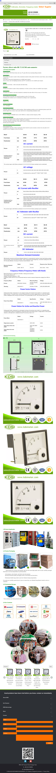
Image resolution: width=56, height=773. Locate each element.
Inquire (28, 44)
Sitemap (30, 771)
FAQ (20, 3)
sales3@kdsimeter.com (34, 14)
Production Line (7, 64)
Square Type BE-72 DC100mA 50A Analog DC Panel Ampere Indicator (10, 680)
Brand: (5, 54)
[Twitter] (28, 761)
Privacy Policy (46, 771)
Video (5, 3)
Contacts (15, 3)
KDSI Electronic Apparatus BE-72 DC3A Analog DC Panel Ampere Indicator (46, 680)
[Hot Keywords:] (51, 17)
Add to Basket (36, 44)
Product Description (8, 57)
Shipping (6, 62)
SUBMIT (50, 743)
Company (10, 3)
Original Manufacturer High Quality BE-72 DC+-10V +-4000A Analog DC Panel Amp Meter (37, 682)
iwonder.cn (40, 771)
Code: (27, 54)
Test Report (6, 60)
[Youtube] (31, 761)
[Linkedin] (25, 761)
